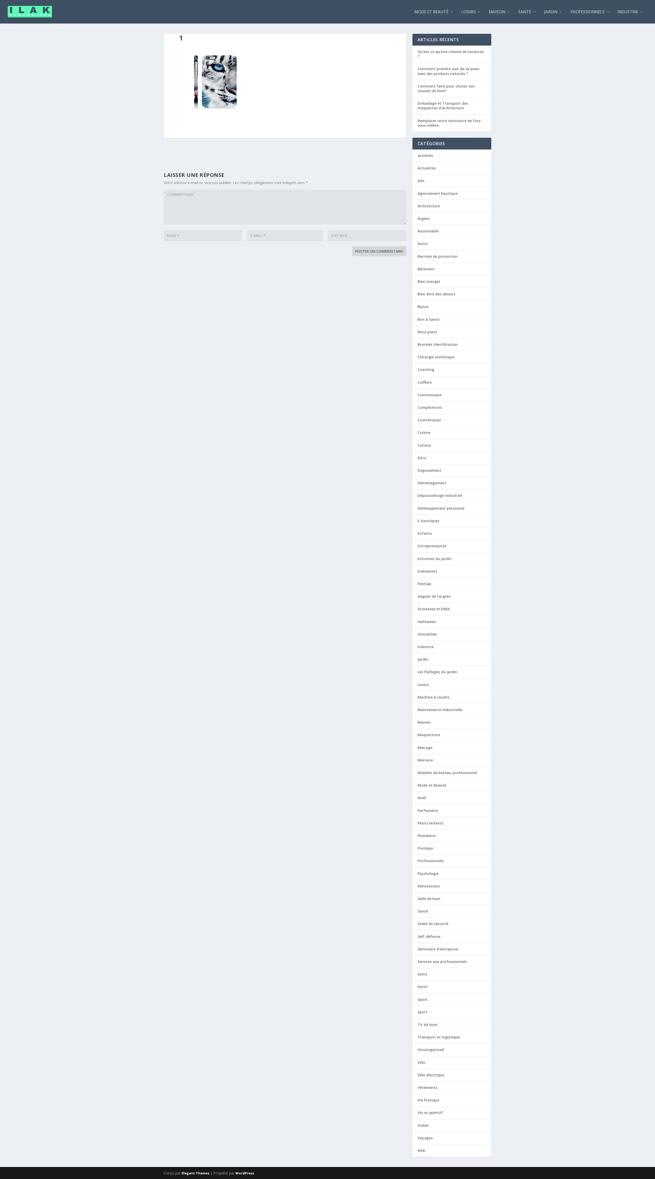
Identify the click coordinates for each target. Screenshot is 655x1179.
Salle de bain (429, 898)
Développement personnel (441, 508)
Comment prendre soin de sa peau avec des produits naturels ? (448, 71)
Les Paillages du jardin (437, 671)
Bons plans (427, 331)
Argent (424, 218)
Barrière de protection (437, 256)
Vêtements (427, 1087)
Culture (424, 445)
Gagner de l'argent (434, 596)
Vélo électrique (431, 1075)
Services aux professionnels (442, 961)
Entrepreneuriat (432, 545)
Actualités (427, 168)
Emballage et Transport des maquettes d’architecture (443, 105)
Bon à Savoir (429, 319)
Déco (422, 457)
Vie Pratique (428, 1100)
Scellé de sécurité (433, 923)
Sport (423, 999)
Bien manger (429, 281)
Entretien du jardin (435, 558)
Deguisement (429, 470)
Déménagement (432, 482)
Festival (424, 583)
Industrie (628, 12)
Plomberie (426, 835)
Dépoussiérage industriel (440, 495)
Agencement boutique (437, 193)
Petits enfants (430, 823)
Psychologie (428, 873)
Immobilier (427, 634)
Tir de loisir (428, 1024)
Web (421, 1150)
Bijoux (423, 306)
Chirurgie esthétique (436, 357)
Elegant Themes (195, 1173)
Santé (524, 12)
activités (425, 155)
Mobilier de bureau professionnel (447, 772)
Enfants (425, 533)
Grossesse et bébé (434, 608)
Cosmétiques (429, 419)
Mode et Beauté (431, 12)
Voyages (425, 1137)
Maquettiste (429, 734)
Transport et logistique (439, 1037)
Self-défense (429, 936)
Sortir (423, 986)
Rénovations (429, 886)
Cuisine (424, 432)
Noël (422, 797)
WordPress (244, 1173)
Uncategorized (431, 1049)
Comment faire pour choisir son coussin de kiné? (446, 88)
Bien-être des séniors (436, 294)
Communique (430, 394)
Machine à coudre (433, 697)
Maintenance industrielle (440, 709)
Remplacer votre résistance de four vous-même (449, 123)
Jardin (551, 12)
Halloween (427, 621)
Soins (422, 974)
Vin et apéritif (430, 1112)
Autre (423, 243)
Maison (497, 12)
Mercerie (425, 760)
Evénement (428, 571)
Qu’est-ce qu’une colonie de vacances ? (451, 54)
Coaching (426, 369)
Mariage (425, 747)
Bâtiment (426, 268)
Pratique (425, 848)
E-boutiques (428, 520)
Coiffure (425, 382)
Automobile (428, 231)
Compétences (430, 407)
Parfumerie (428, 810)
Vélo (421, 1062)
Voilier (423, 1125)
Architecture (429, 205)
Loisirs (468, 12)
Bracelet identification (438, 344)
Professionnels (588, 12)
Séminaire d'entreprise (438, 949)
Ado (421, 180)
